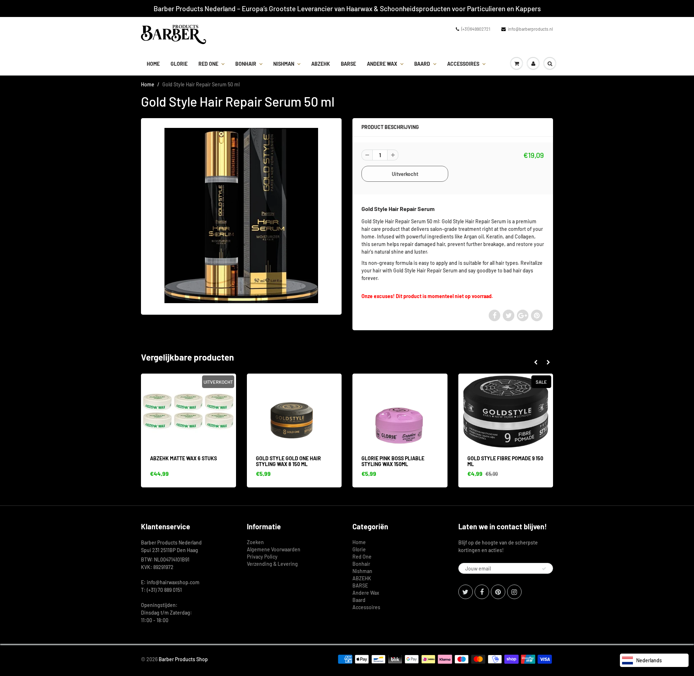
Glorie (179, 64)
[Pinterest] (498, 592)
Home (153, 64)
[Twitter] (465, 592)
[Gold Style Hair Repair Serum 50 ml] (241, 215)
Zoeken (255, 542)
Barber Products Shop (183, 659)
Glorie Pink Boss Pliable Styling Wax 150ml (392, 461)
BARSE (348, 64)
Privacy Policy (262, 557)
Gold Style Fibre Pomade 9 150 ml (505, 461)
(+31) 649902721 (475, 28)
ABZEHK (320, 64)
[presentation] (535, 362)
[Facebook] (482, 592)
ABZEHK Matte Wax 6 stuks (183, 458)
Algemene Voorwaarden (273, 549)
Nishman (283, 64)
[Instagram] (514, 592)
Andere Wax (382, 64)
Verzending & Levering (272, 564)
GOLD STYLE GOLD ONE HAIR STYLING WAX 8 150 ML (288, 461)
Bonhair (245, 64)
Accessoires (463, 64)
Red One (208, 64)
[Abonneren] (544, 568)
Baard (422, 64)
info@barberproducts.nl (530, 28)
